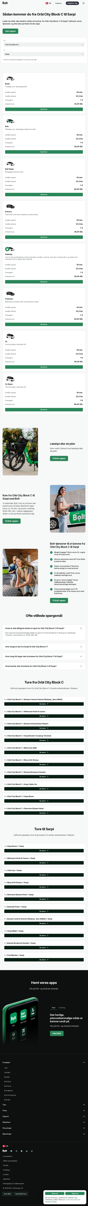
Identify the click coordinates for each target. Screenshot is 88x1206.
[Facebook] (11, 1151)
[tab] (53, 1008)
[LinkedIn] (26, 1151)
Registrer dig (72, 3)
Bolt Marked (8, 1091)
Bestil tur (44, 109)
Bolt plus (7, 1100)
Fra (4, 40)
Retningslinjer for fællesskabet (13, 1183)
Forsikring (6, 1170)
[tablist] (58, 1008)
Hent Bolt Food (20, 1194)
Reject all (75, 1193)
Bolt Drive (7, 1081)
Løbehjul (7, 1072)
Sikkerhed (6, 1179)
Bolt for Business (10, 1095)
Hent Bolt (57, 1033)
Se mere (42, 704)
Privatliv (5, 1165)
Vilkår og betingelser (10, 1161)
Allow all (55, 1193)
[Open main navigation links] (83, 3)
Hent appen (10, 31)
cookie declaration (72, 1199)
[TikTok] (32, 1151)
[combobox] (44, 44)
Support (58, 3)
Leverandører (7, 1156)
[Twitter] (16, 1151)
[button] (81, 628)
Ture (6, 1068)
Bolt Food (7, 1086)
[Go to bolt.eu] (5, 3)
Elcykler (7, 1077)
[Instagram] (21, 1151)
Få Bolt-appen (59, 458)
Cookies (6, 1174)
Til (4, 50)
